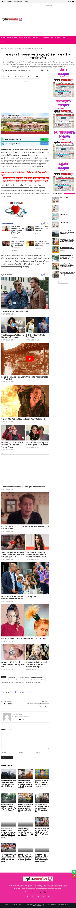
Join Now (44, 139)
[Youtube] (73, 1)
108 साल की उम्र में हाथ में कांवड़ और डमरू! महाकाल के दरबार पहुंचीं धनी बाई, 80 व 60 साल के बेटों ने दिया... (25, 808)
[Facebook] (66, 1)
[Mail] (20, 719)
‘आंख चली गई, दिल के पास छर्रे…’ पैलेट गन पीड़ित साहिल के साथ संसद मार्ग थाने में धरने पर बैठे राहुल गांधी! (42, 832)
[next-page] (6, 866)
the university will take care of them (35, 680)
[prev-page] (2, 866)
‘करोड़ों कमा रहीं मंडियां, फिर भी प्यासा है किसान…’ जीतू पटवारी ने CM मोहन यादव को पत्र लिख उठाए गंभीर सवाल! (8, 858)
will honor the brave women (33, 682)
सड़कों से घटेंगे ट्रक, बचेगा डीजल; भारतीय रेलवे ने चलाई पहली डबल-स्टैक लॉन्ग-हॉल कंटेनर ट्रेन (8, 783)
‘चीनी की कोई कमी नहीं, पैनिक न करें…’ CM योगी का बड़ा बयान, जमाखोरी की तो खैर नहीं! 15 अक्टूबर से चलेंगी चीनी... (25, 784)
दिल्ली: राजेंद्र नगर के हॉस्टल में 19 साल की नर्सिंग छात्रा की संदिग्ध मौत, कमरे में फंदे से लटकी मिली (8, 807)
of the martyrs (19, 680)
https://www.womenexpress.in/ (20, 716)
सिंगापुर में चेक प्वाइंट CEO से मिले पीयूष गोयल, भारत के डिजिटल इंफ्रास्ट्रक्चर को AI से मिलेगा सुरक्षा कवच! (25, 857)
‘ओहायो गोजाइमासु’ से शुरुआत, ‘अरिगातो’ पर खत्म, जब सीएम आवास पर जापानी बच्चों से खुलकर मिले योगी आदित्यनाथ (25, 832)
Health (8, 48)
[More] (37, 77)
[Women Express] (11, 19)
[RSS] (38, 896)
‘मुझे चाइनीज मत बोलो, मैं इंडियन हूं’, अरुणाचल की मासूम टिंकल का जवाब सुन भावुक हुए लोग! (41, 783)
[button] (72, 40)
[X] (70, 1)
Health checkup (11, 677)
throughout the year (7, 682)
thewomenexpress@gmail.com (41, 892)
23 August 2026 (63, 77)
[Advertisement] (49, 20)
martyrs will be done (36, 677)
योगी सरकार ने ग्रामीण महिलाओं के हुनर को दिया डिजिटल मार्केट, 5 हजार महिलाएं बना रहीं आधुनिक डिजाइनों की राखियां (41, 858)
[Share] (74, 876)
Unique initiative (19, 682)
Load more (63, 282)
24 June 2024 (6, 704)
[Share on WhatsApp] (74, 872)
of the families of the (7, 680)
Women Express (11, 70)
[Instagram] (68, 1)
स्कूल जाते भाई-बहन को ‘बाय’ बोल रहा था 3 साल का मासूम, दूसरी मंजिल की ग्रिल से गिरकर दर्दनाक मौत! (42, 808)
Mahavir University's (23, 677)
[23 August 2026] (63, 88)
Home (3, 48)
